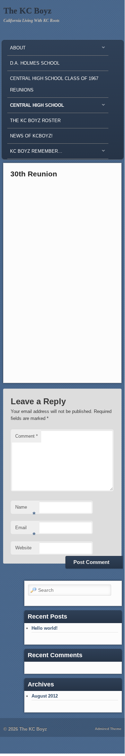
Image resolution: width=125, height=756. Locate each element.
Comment (26, 436)
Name (25, 509)
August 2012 (45, 696)
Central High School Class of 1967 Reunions (54, 84)
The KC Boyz (27, 10)
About (16, 49)
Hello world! (44, 628)
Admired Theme (108, 729)
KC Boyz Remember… (34, 153)
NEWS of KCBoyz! (31, 135)
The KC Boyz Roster (35, 120)
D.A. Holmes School (35, 63)
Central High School (35, 107)
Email (25, 529)
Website (23, 547)
